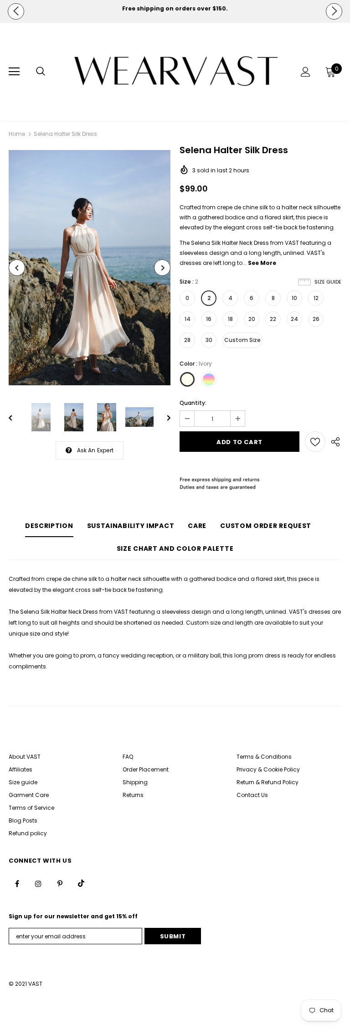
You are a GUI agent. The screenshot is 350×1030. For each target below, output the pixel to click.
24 (294, 319)
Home (17, 134)
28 (187, 340)
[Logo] (176, 71)
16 (208, 319)
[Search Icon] (40, 71)
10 (294, 298)
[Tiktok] (81, 883)
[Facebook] (17, 883)
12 (316, 298)
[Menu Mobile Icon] (14, 71)
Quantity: (193, 403)
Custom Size (242, 340)
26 (316, 319)
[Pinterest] (59, 883)
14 (187, 319)
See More (262, 263)
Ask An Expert (95, 450)
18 (230, 319)
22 (273, 319)
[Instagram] (38, 883)
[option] (175, 9)
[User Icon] (305, 72)
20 (251, 319)
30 (209, 340)
